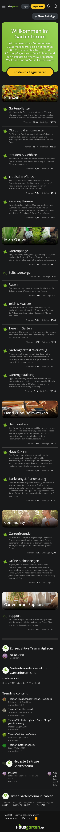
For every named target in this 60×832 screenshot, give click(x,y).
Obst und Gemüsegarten (27, 130)
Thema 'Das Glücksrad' (20, 709)
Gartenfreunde (20, 533)
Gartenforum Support (23, 604)
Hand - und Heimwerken (26, 412)
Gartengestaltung (21, 375)
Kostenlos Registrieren (30, 72)
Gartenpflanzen (20, 108)
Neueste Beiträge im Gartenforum (28, 763)
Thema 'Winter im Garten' (22, 734)
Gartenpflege (18, 251)
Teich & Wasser (20, 303)
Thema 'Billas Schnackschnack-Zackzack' (30, 698)
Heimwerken (18, 424)
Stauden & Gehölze (23, 155)
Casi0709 (41, 805)
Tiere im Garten (20, 328)
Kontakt (8, 814)
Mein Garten (15, 239)
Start (29, 818)
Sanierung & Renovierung (27, 478)
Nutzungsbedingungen (27, 814)
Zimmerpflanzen (21, 201)
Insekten (12, 772)
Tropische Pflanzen (22, 177)
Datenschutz (10, 818)
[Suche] (55, 6)
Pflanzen (11, 97)
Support (14, 615)
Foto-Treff (12, 781)
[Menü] (4, 6)
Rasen (13, 284)
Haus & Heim (18, 451)
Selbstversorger (20, 272)
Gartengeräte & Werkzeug (28, 350)
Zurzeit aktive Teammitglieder (31, 648)
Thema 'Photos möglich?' (21, 744)
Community (14, 522)
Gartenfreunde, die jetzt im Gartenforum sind (29, 670)
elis (17, 678)
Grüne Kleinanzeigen (24, 561)
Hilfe (22, 818)
